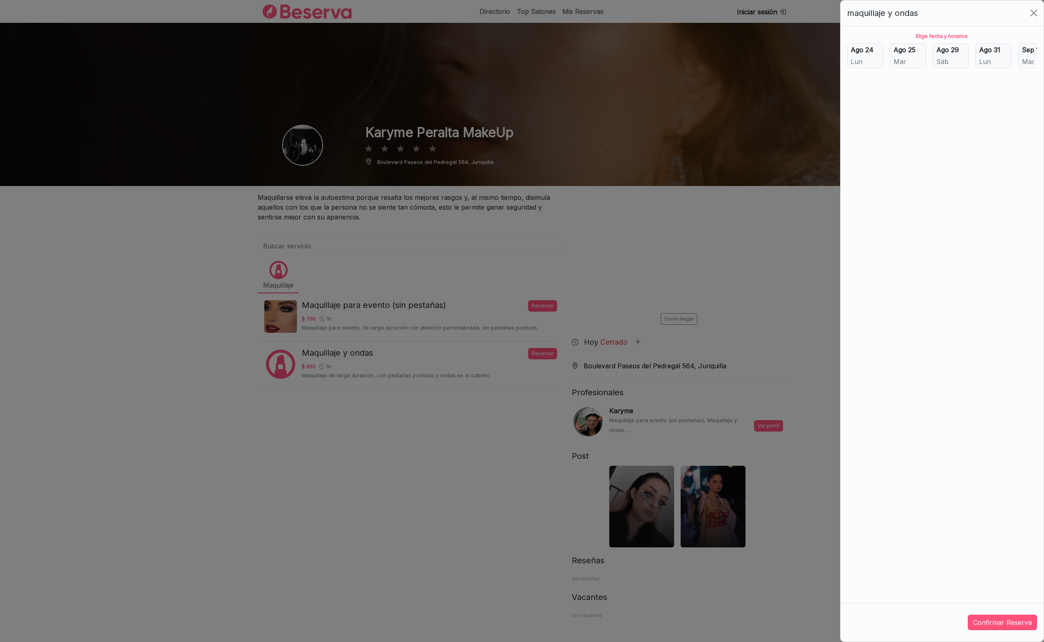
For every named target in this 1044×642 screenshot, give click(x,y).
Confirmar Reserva (1002, 622)
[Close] (1033, 13)
